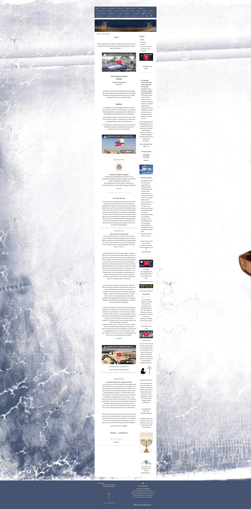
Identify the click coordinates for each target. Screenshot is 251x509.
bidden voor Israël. (146, 235)
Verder (113, 432)
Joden (103, 33)
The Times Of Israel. (119, 159)
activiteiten (119, 79)
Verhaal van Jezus (145, 48)
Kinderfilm (143, 51)
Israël (107, 33)
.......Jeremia (122, 432)
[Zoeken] (151, 16)
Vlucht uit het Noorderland (146, 291)
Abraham (143, 44)
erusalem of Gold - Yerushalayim (117, 366)
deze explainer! (146, 251)
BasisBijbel (119, 338)
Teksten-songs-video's (146, 46)
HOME (98, 33)
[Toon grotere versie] (119, 167)
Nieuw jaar (143, 42)
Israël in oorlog (146, 177)
